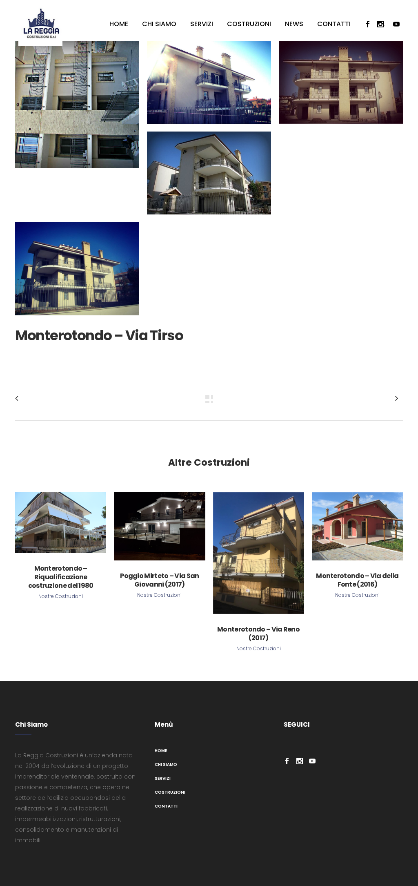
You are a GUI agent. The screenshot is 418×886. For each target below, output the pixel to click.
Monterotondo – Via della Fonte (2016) (357, 580)
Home (161, 751)
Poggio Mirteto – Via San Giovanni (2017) (159, 580)
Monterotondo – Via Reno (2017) (258, 634)
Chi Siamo (166, 764)
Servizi (163, 778)
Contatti (166, 806)
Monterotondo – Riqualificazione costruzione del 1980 (60, 577)
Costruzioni (170, 792)
